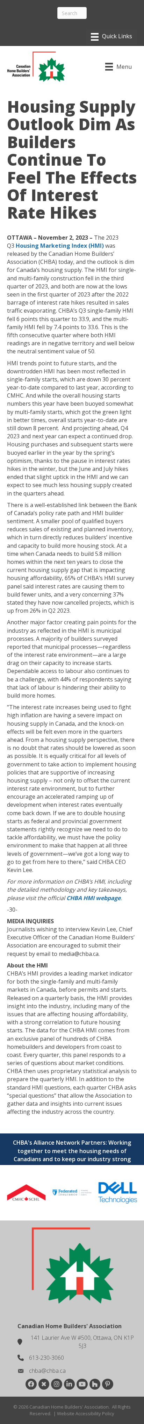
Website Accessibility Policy (85, 1413)
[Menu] (111, 36)
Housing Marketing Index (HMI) (60, 245)
